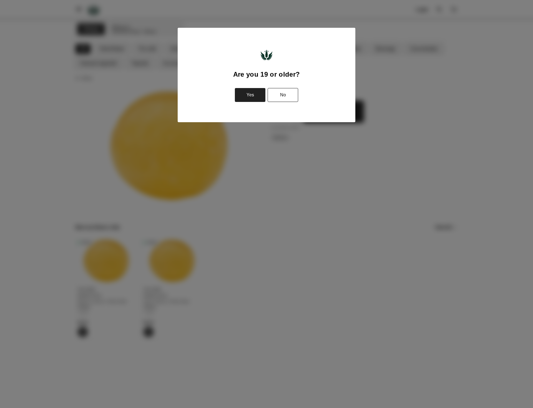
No (283, 94)
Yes (250, 94)
